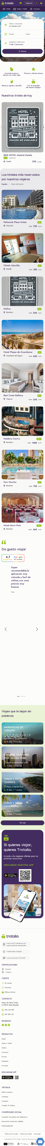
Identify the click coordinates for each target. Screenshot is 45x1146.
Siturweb (8, 969)
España (4, 184)
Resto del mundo (17, 184)
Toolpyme (8, 972)
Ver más (23, 823)
